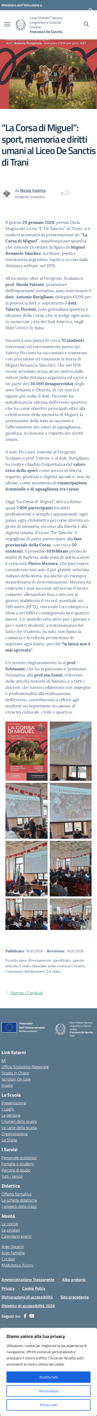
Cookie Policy (33, 1288)
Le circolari (11, 1230)
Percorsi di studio (16, 1170)
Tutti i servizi (12, 1176)
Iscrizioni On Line (16, 1079)
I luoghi (8, 1109)
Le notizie (10, 1224)
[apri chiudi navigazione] (7, 25)
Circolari (8, 1259)
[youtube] (31, 1316)
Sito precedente (75, 1297)
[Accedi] (90, 10)
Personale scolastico (19, 1158)
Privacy (8, 1288)
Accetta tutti (48, 1377)
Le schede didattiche (19, 1200)
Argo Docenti (13, 1246)
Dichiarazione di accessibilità (27, 1297)
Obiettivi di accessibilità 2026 (28, 1306)
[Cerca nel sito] (86, 24)
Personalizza (48, 1391)
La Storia (9, 1140)
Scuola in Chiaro (15, 1073)
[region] (48, 1372)
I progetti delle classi (19, 1206)
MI (4, 1060)
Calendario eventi (17, 1236)
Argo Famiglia (13, 1253)
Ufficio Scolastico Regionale (25, 1067)
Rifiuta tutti (48, 1404)
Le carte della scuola (19, 1127)
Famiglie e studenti (18, 1164)
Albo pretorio (73, 1279)
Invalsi (7, 1085)
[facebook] (25, 1316)
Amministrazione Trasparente (28, 1279)
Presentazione (14, 1103)
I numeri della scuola (19, 1121)
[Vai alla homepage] (21, 25)
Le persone (11, 1115)
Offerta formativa (17, 1194)
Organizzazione (15, 1134)
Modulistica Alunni (17, 1265)
